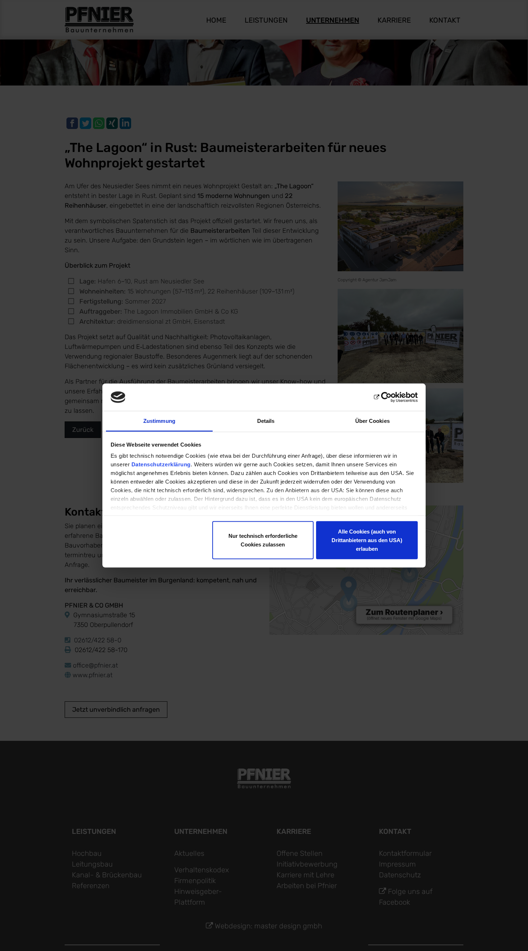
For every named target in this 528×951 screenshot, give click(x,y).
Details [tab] (266, 421)
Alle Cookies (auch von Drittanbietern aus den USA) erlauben (367, 539)
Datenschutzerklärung (161, 464)
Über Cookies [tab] (372, 421)
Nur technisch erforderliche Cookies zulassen (262, 539)
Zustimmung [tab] (159, 421)
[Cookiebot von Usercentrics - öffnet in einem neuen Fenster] (386, 397)
